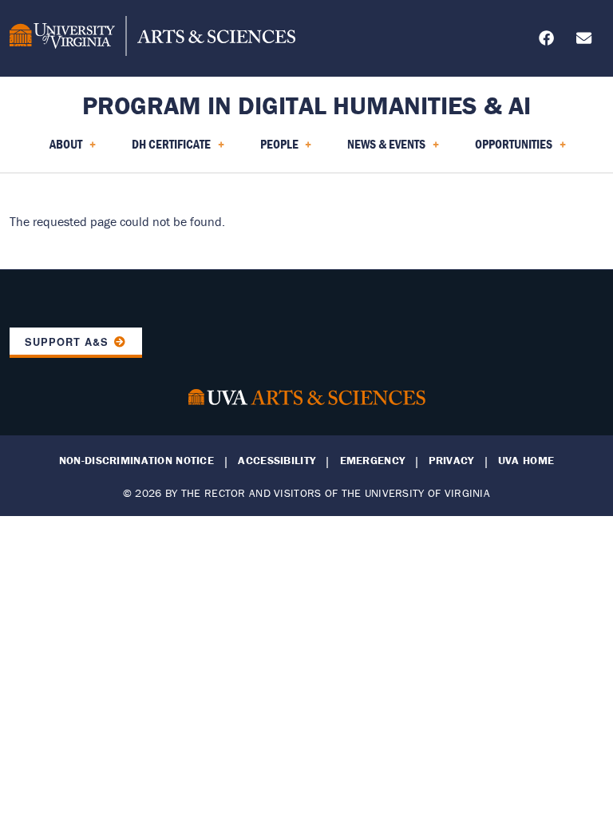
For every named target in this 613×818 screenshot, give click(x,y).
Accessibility (276, 460)
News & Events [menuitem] (376, 149)
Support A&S (67, 342)
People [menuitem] (270, 149)
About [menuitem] (56, 149)
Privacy (451, 460)
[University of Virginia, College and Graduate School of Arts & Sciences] (152, 38)
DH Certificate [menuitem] (162, 149)
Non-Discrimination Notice (136, 460)
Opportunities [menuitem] (504, 149)
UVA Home (526, 460)
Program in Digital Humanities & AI (306, 105)
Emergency (372, 460)
